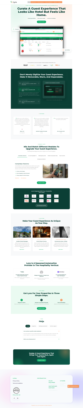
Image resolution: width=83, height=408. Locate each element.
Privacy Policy (16, 380)
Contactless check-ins (22, 155)
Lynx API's (62, 384)
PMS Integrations (41, 2)
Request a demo (41, 21)
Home (29, 2)
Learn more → (22, 249)
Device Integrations (48, 2)
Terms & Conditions (18, 383)
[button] (73, 386)
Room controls (62, 155)
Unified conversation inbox (53, 155)
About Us (55, 2)
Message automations (41, 159)
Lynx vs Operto (63, 383)
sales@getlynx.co (54, 384)
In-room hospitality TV (32, 155)
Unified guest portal (42, 155)
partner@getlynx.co (54, 390)
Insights (59, 2)
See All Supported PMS (41, 205)
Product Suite (33, 2)
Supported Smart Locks (64, 385)
